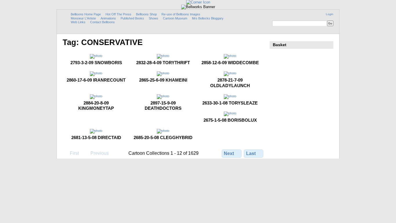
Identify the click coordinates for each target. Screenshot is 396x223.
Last (251, 153)
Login (329, 14)
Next (229, 153)
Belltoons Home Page (86, 14)
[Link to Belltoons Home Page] (198, 2)
